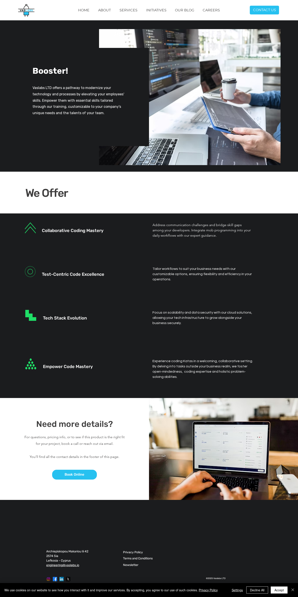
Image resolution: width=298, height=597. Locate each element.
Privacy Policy (208, 590)
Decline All (257, 590)
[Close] (292, 590)
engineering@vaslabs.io (62, 565)
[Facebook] (55, 579)
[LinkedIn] (61, 579)
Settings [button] (237, 590)
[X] (68, 579)
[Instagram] (48, 579)
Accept (279, 590)
